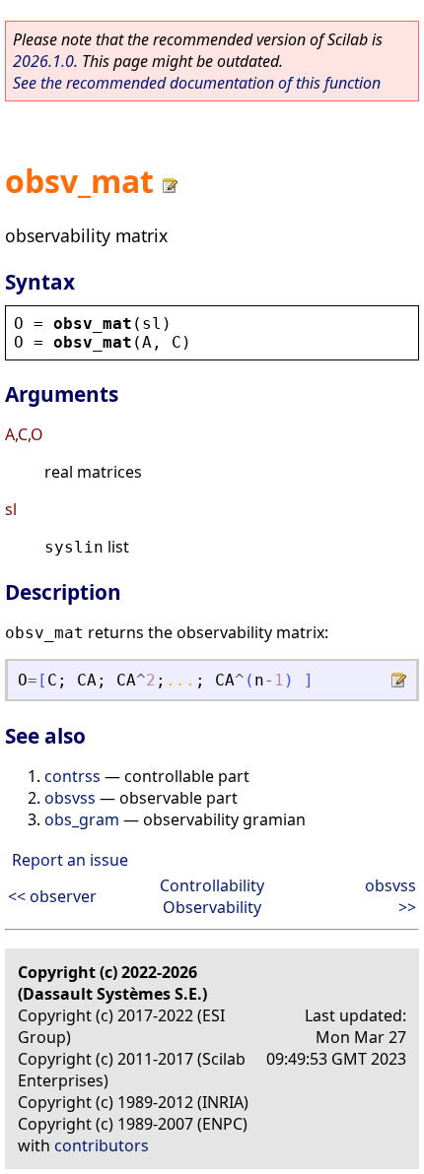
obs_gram (81, 819)
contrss (72, 776)
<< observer (52, 896)
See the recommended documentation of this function (197, 83)
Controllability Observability (212, 896)
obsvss (70, 798)
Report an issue (70, 860)
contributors (101, 1145)
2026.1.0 (43, 61)
